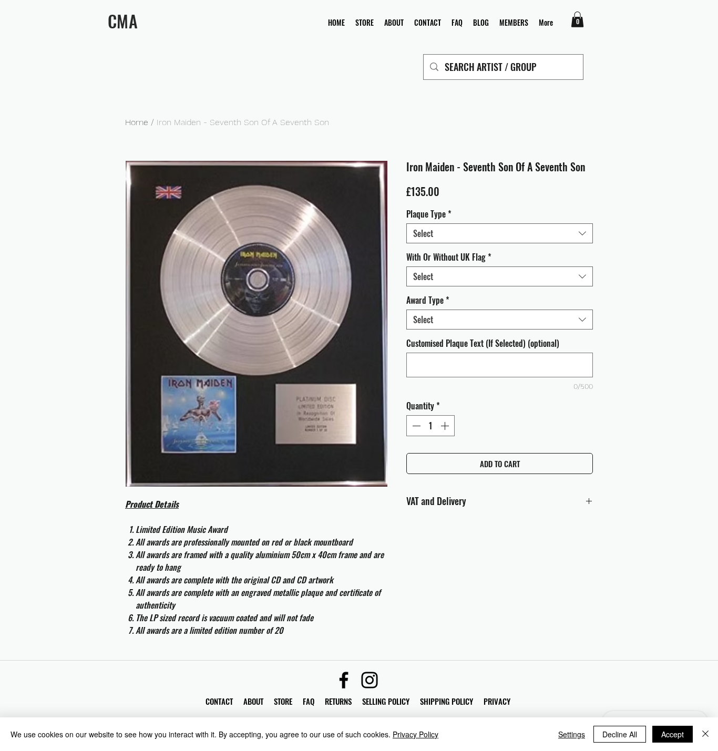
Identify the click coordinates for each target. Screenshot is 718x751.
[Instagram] (369, 680)
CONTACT (220, 701)
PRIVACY (497, 701)
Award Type (427, 300)
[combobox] (499, 233)
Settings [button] (571, 734)
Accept (672, 734)
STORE (284, 701)
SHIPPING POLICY (446, 701)
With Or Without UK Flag (448, 257)
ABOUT (253, 701)
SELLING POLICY (385, 701)
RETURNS (338, 701)
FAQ (314, 701)
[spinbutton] (430, 426)
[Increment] (445, 426)
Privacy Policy (415, 734)
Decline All (619, 734)
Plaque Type (429, 214)
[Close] (705, 734)
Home (136, 122)
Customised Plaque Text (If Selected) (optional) (482, 343)
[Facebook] (344, 680)
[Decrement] (415, 426)
